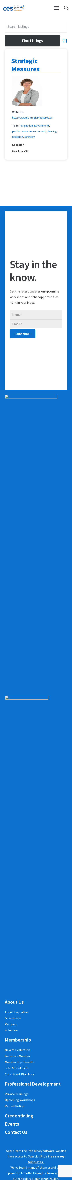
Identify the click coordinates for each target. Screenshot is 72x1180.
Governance (13, 1018)
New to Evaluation (17, 1050)
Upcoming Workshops (20, 1100)
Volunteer (11, 1030)
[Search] (66, 8)
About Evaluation (17, 1012)
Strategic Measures (25, 65)
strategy (29, 136)
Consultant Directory (19, 1074)
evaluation (26, 125)
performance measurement (28, 131)
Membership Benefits (19, 1062)
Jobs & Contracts (16, 1068)
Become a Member (17, 1056)
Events (12, 1124)
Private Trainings (16, 1094)
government (41, 125)
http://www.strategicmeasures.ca (32, 117)
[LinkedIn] (6, 1141)
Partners (11, 1024)
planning (52, 131)
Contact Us (16, 1132)
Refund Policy (14, 1106)
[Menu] (56, 8)
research (17, 136)
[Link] (13, 8)
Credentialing (19, 1116)
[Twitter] (11, 1141)
